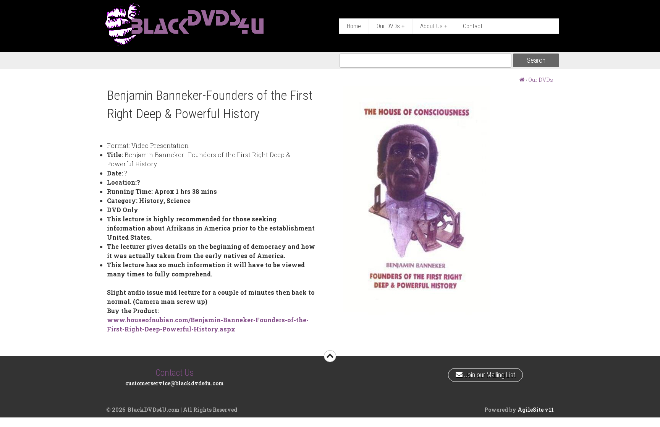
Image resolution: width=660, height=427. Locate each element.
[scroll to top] (330, 356)
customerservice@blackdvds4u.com (174, 383)
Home (354, 26)
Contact (472, 26)
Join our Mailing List (488, 373)
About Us (433, 26)
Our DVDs (390, 26)
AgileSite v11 (536, 409)
